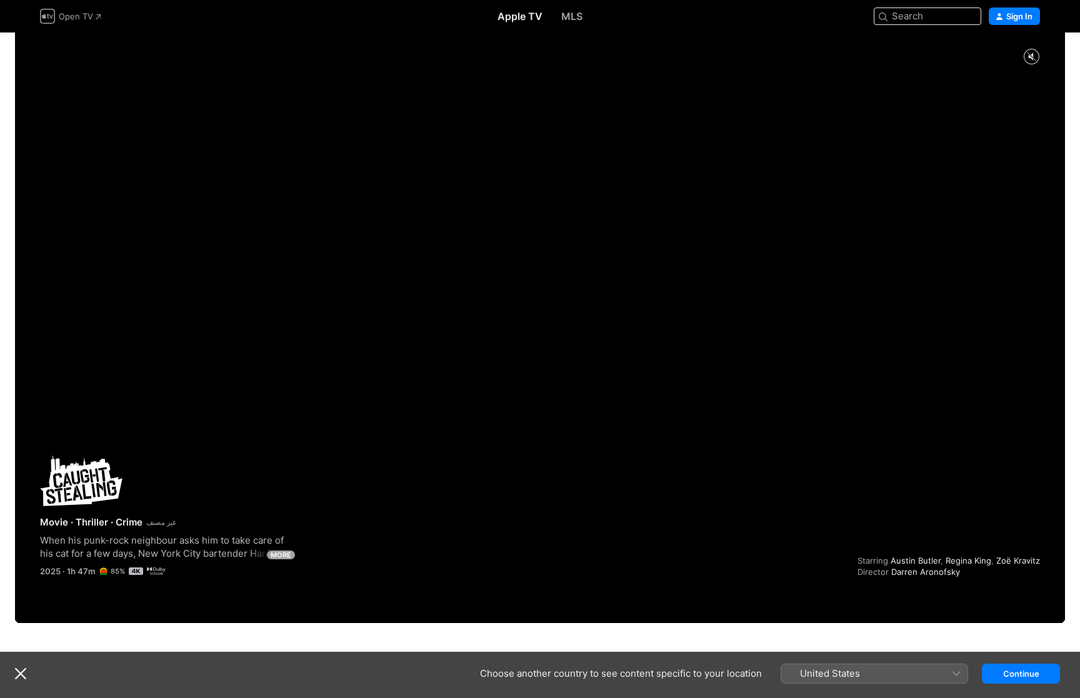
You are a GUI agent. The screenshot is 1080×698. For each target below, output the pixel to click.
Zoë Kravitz (1018, 561)
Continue (1021, 674)
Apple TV (520, 16)
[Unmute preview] (1031, 57)
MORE (281, 555)
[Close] (20, 673)
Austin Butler (916, 561)
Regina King (968, 561)
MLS (571, 16)
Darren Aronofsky (925, 572)
